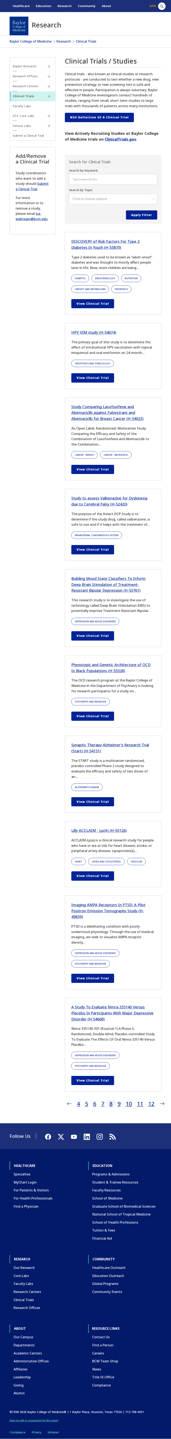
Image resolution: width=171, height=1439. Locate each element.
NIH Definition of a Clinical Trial (99, 117)
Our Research (24, 1267)
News (96, 1369)
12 (151, 1103)
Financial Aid (102, 1238)
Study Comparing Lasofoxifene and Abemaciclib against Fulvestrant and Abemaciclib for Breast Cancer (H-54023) (107, 412)
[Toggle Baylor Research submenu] (49, 66)
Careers (98, 1353)
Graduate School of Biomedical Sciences (124, 1206)
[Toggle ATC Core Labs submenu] (49, 116)
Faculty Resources (106, 1190)
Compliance (101, 1385)
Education (43, 6)
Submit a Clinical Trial (28, 136)
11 (140, 1103)
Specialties (22, 1174)
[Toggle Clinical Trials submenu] (49, 96)
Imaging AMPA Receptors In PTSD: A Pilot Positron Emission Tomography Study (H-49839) (108, 910)
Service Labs (22, 126)
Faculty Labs (22, 106)
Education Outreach (108, 1275)
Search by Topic (81, 190)
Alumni (19, 1393)
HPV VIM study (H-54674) (93, 332)
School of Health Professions (115, 1222)
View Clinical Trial (93, 304)
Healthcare (21, 6)
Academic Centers (28, 1353)
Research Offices (25, 76)
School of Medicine (107, 1198)
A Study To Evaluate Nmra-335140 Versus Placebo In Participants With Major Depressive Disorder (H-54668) (112, 1013)
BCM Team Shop (105, 1361)
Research (65, 6)
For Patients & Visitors (31, 1190)
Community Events (107, 1291)
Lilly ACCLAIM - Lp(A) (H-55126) (99, 830)
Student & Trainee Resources (115, 1182)
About (106, 6)
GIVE (153, 6)
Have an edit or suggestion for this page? (34, 1420)
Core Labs (21, 1275)
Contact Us (101, 1337)
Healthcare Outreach (109, 1267)
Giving (19, 1385)
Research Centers (25, 86)
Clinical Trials (86, 41)
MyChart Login (25, 1182)
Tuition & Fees (103, 1230)
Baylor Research (24, 66)
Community (87, 6)
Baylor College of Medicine (31, 41)
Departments (24, 1345)
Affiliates (21, 1369)
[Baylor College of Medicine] (19, 26)
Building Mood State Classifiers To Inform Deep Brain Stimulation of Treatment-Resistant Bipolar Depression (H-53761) (108, 584)
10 (129, 1103)
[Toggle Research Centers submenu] (49, 86)
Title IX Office (103, 1377)
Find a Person (102, 1345)
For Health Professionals (33, 1198)
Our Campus (23, 1337)
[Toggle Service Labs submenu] (49, 126)
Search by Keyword (83, 170)
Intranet (53, 1432)
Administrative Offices (31, 1361)
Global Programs (105, 1283)
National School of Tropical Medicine (121, 1214)
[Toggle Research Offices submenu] (49, 76)
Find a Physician (26, 1206)
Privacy (36, 1432)
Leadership (22, 1377)
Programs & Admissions (111, 1174)
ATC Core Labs (23, 116)
